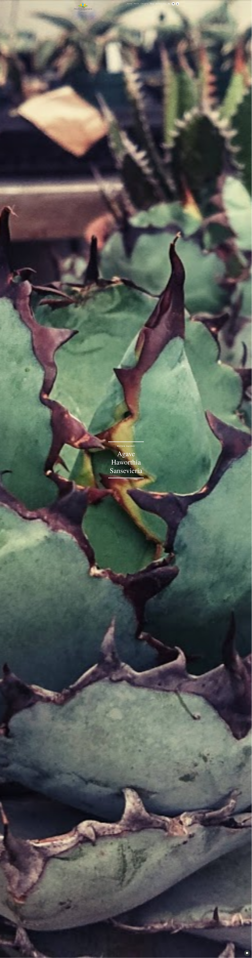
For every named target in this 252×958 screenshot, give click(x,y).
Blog (152, 4)
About (136, 4)
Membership (161, 4)
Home (129, 4)
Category (144, 4)
